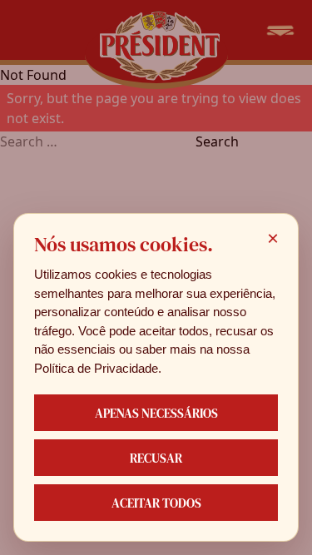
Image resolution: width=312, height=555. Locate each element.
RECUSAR (156, 458)
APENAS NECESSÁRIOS (156, 413)
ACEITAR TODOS (156, 503)
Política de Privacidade (96, 368)
